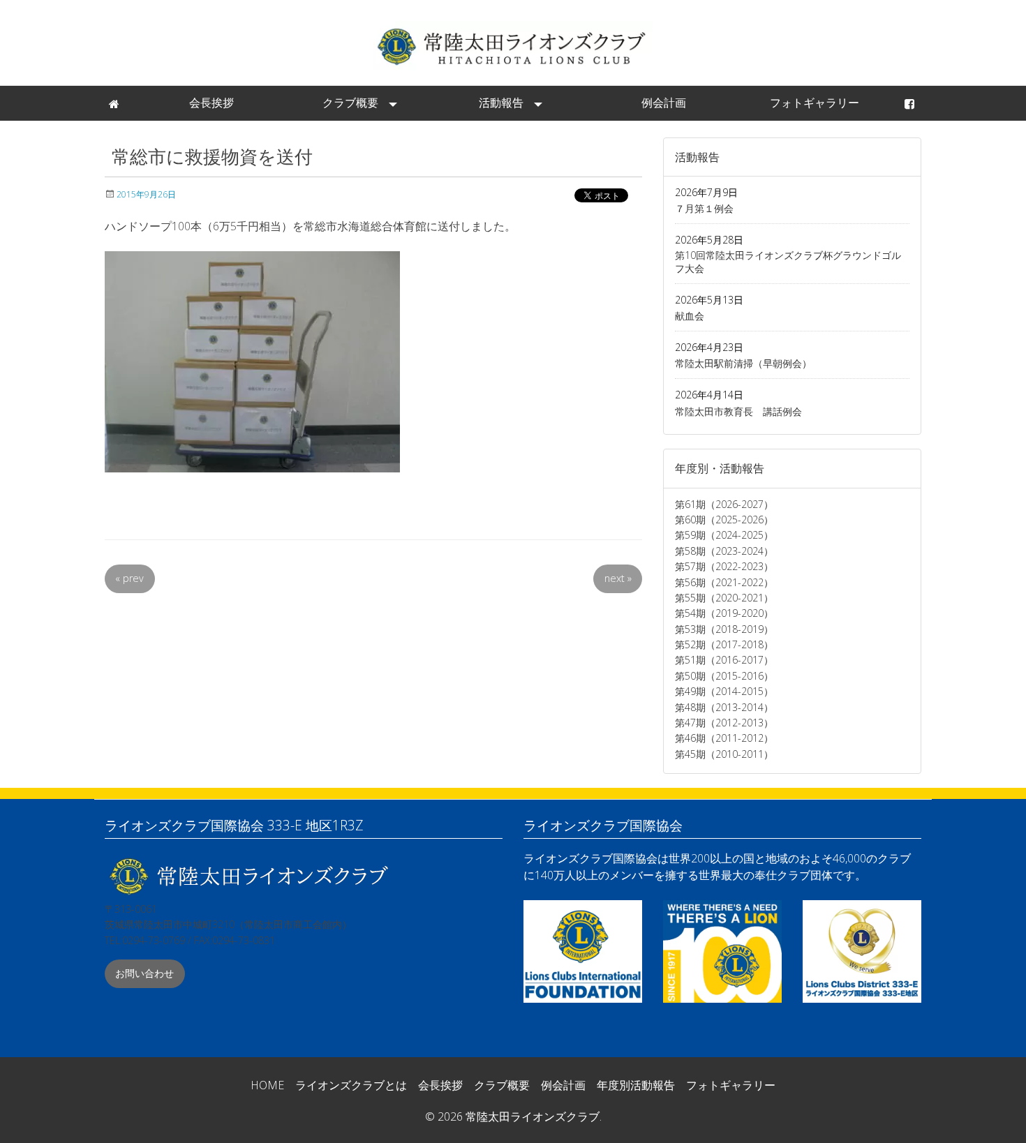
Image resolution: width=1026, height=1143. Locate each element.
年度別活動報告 (636, 1085)
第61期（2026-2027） (724, 504)
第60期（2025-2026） (724, 519)
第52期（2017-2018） (724, 644)
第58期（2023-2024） (724, 551)
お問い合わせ (144, 973)
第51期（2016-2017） (724, 659)
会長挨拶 (211, 102)
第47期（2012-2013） (724, 722)
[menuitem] (115, 103)
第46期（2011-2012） (724, 738)
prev (129, 578)
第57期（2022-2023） (724, 566)
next (618, 578)
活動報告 (501, 102)
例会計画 (663, 102)
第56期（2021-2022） (724, 582)
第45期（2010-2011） (724, 754)
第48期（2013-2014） (724, 707)
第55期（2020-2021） (724, 597)
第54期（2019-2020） (724, 613)
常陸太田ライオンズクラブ (513, 45)
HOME (267, 1085)
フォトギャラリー (814, 102)
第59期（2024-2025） (724, 534)
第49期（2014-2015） (724, 691)
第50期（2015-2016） (724, 675)
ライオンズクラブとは (351, 1085)
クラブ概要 (350, 102)
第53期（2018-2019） (724, 629)
